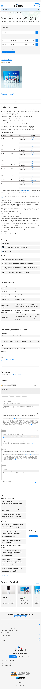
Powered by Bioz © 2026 (5, 488)
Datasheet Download (5, 353)
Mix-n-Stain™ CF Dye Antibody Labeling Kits (8, 630)
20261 (32, 169)
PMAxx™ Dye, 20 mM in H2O (6, 635)
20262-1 (32, 171)
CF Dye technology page (6, 197)
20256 (32, 146)
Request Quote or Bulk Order (7, 59)
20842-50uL (33, 178)
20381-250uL (33, 143)
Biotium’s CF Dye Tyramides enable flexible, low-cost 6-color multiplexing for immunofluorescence (12, 506)
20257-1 (32, 152)
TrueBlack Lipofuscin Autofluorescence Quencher (9, 633)
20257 (32, 154)
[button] (37, 5)
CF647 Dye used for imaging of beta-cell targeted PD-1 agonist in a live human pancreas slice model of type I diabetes (12, 529)
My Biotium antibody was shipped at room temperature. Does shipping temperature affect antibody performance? (12, 572)
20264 (32, 184)
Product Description (5, 101)
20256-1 (32, 144)
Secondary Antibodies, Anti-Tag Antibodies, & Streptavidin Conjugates (13, 12)
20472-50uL (33, 186)
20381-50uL (33, 141)
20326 (32, 150)
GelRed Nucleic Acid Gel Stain (6, 628)
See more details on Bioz (36, 488)
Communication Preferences (20, 683)
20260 (32, 165)
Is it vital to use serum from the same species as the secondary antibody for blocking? (11, 519)
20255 (32, 139)
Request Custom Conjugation (7, 94)
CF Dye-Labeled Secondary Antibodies (8, 13)
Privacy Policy (20, 685)
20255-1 (32, 137)
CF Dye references (17, 374)
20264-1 (32, 182)
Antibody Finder (4, 91)
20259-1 (32, 159)
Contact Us (33, 538)
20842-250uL (33, 180)
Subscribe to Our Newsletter (20, 619)
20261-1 (32, 167)
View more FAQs (5, 578)
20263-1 (32, 174)
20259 (32, 161)
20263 (32, 176)
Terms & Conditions (20, 686)
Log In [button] (39, 1)
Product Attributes (17, 101)
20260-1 (32, 163)
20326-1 (32, 148)
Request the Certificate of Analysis (8, 359)
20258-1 (32, 156)
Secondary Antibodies (25, 190)
